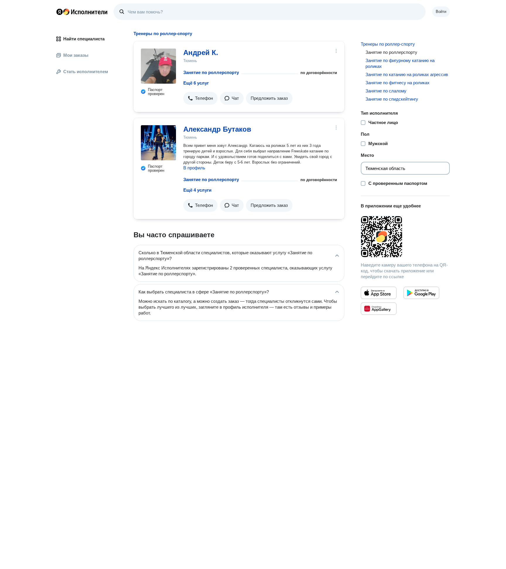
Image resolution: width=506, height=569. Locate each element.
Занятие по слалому (385, 90)
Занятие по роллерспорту (211, 72)
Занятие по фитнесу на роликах (397, 82)
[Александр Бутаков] (158, 142)
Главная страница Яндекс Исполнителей (82, 11)
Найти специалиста (84, 38)
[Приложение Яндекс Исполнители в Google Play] (421, 293)
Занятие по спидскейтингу (391, 99)
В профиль (194, 167)
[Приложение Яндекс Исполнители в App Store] (378, 293)
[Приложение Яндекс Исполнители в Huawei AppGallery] (378, 308)
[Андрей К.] (158, 66)
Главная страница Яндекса (59, 11)
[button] (200, 98)
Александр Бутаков (217, 129)
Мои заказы (75, 55)
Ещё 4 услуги (197, 190)
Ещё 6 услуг (196, 82)
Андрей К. (200, 52)
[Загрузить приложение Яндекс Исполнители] (405, 236)
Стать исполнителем (85, 71)
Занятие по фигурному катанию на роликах (400, 63)
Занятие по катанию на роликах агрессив (406, 74)
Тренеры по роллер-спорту (388, 44)
